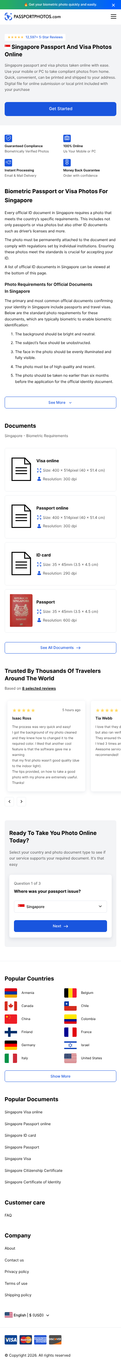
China (25, 1019)
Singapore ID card (20, 1135)
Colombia (88, 1019)
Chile (85, 1006)
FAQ (8, 1215)
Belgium (87, 993)
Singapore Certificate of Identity (33, 1182)
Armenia (27, 993)
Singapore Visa (18, 1158)
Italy (24, 1058)
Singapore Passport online (28, 1123)
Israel (85, 1045)
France (86, 1032)
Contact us (14, 1260)
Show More (60, 1076)
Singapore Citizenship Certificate (33, 1170)
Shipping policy (18, 1295)
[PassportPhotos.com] (32, 18)
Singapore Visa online (24, 1112)
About (10, 1248)
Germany (28, 1045)
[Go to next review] (21, 801)
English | (29, 1315)
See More (56, 402)
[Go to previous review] (9, 801)
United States (91, 1058)
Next (57, 926)
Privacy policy (17, 1271)
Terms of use (16, 1283)
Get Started (60, 108)
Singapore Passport (22, 1147)
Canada (27, 1006)
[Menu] (113, 17)
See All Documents (57, 647)
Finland (27, 1032)
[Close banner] (113, 5)
